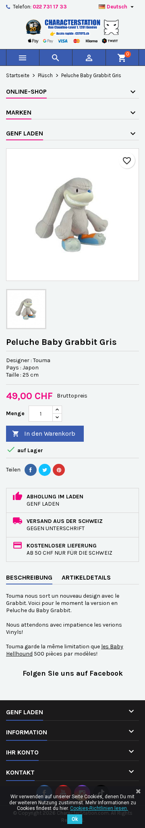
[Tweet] (45, 470)
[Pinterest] (59, 470)
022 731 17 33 (50, 7)
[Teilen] (31, 470)
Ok (75, 819)
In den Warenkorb (43, 433)
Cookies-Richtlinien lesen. (99, 808)
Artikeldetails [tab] (86, 577)
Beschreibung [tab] (29, 577)
